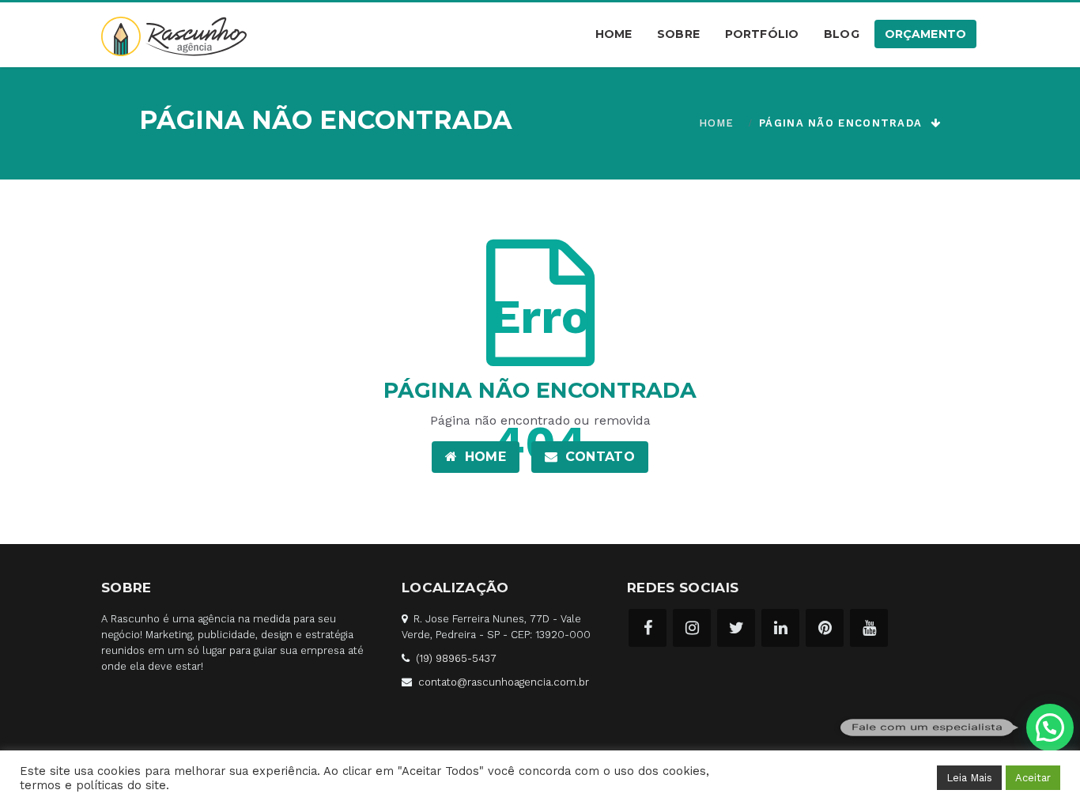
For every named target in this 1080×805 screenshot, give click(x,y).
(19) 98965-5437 (456, 658)
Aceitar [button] (1033, 778)
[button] (1050, 727)
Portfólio (762, 34)
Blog (841, 34)
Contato (598, 456)
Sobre (678, 34)
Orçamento (925, 34)
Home (614, 34)
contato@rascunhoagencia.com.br (503, 682)
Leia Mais (969, 778)
